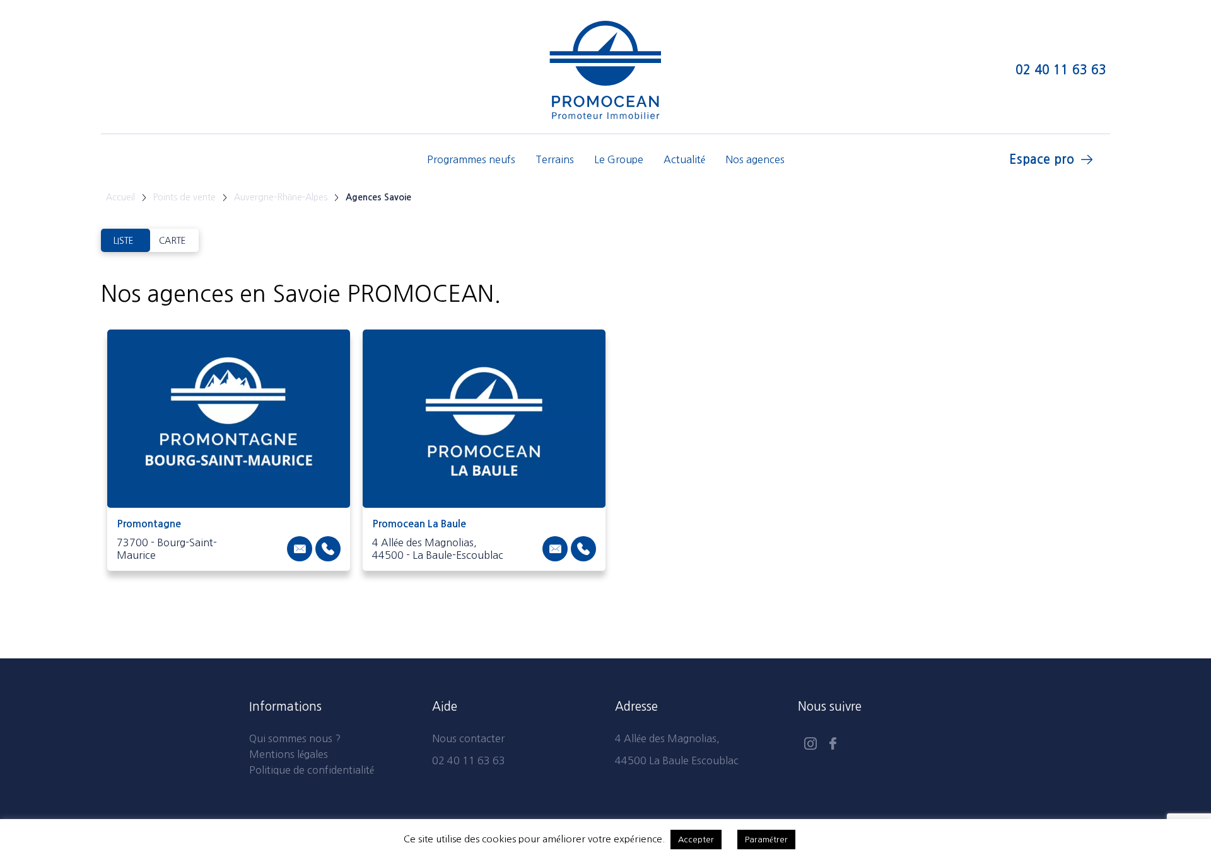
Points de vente (184, 197)
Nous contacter (468, 738)
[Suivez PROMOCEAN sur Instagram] (810, 745)
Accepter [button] (696, 839)
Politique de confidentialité (311, 770)
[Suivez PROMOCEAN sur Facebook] (832, 745)
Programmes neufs (471, 159)
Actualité (684, 159)
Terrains (554, 159)
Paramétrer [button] (766, 839)
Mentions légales (288, 754)
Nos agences (755, 159)
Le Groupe (618, 159)
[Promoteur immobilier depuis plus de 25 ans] (605, 70)
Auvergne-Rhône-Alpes (280, 197)
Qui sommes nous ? (295, 738)
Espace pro (1041, 159)
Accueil (120, 197)
